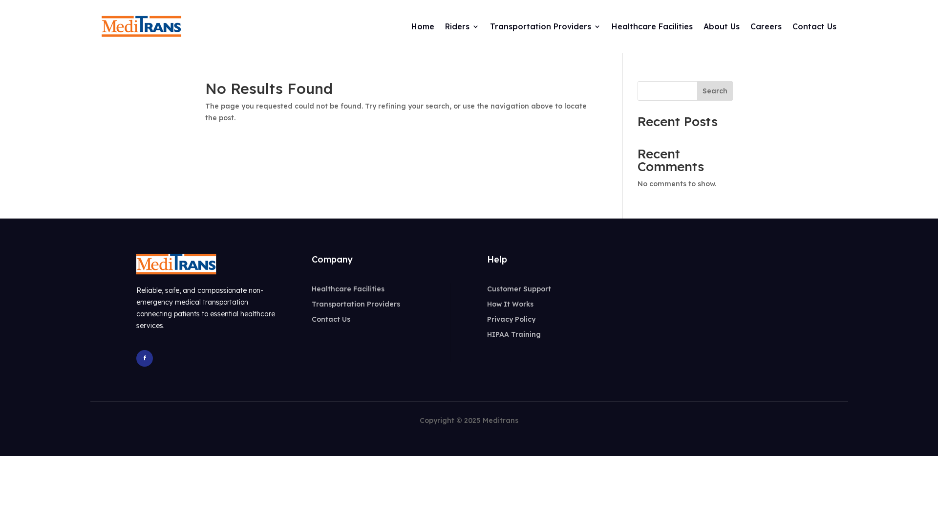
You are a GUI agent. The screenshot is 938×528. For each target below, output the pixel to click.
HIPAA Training (514, 334)
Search (715, 91)
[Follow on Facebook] (144, 358)
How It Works (510, 304)
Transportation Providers (356, 304)
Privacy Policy (511, 319)
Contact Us (331, 319)
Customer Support (519, 289)
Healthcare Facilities (348, 289)
